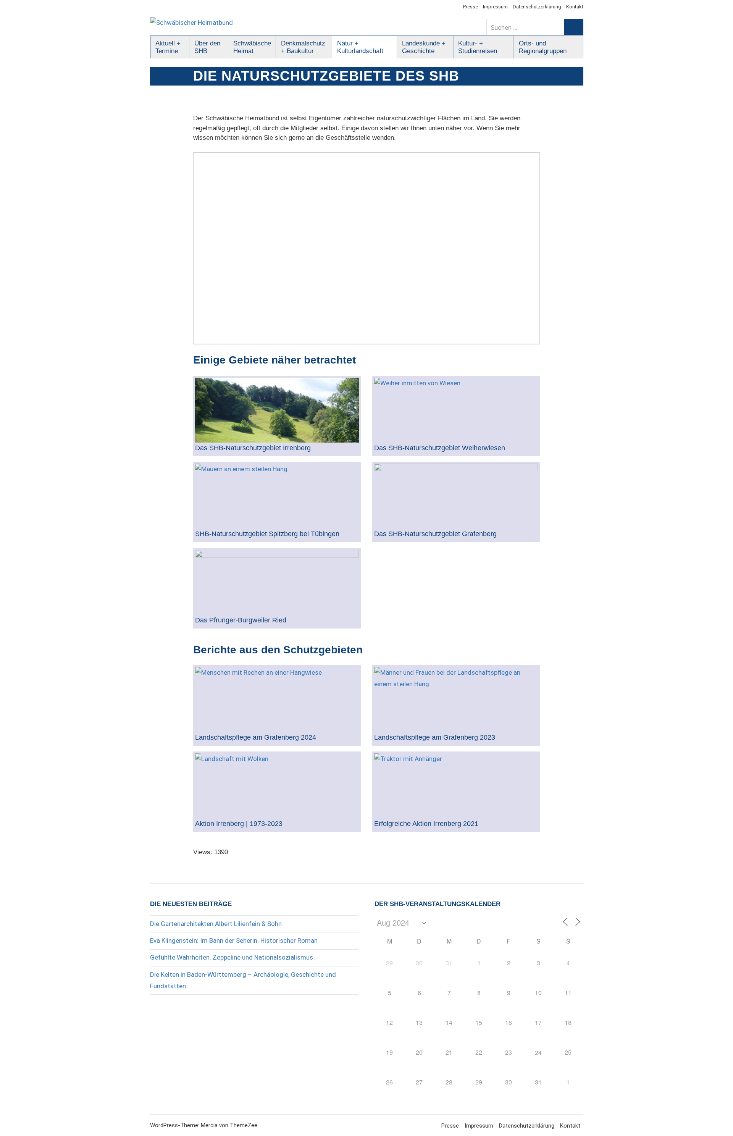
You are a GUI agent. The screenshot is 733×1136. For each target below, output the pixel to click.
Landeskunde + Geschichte (424, 47)
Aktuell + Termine (168, 47)
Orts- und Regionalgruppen (543, 47)
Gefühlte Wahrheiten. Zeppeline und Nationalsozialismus (231, 957)
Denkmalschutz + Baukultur (303, 47)
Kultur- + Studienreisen (477, 47)
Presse (470, 7)
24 (538, 1052)
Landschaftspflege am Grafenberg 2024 (255, 737)
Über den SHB (207, 47)
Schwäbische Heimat (252, 47)
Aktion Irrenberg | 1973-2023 (239, 823)
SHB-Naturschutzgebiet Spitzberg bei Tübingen (267, 534)
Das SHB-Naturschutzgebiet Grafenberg (435, 534)
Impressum (495, 7)
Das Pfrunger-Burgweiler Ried (240, 620)
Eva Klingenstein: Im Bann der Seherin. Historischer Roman (234, 940)
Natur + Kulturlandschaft (360, 47)
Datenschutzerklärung (537, 7)
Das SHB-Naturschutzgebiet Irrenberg (253, 448)
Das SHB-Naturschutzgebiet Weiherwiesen (439, 448)
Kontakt (574, 7)
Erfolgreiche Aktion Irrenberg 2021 (426, 823)
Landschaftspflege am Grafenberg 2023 (434, 737)
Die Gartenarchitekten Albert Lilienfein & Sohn (216, 924)
